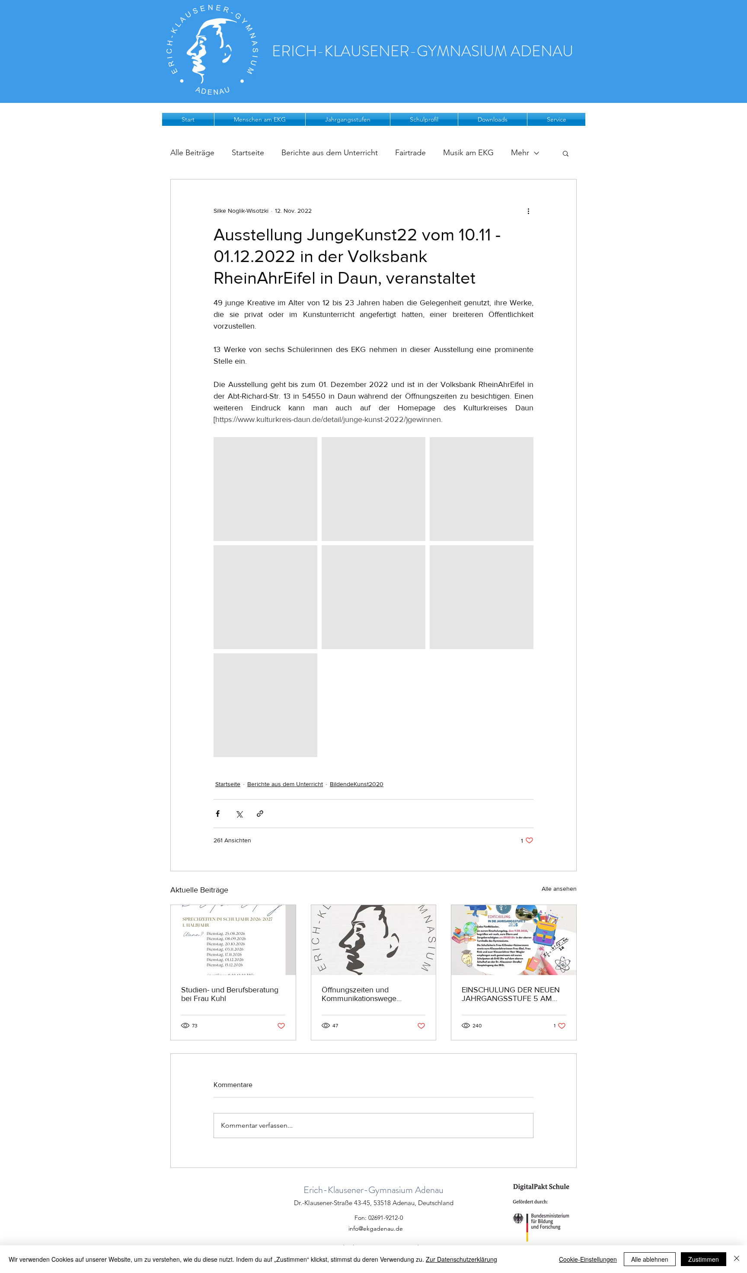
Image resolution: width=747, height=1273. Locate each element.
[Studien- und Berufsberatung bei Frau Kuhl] (233, 940)
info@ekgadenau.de (375, 1228)
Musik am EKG (468, 152)
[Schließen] (736, 1259)
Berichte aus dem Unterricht (329, 152)
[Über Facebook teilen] (218, 813)
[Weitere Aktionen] (528, 210)
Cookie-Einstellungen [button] (588, 1259)
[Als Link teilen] (260, 813)
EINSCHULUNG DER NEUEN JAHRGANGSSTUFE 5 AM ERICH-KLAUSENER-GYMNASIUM (511, 994)
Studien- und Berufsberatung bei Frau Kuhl (229, 994)
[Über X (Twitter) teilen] (239, 813)
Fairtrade (410, 152)
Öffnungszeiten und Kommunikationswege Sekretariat (359, 994)
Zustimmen (703, 1259)
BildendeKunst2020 (356, 783)
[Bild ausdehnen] (265, 489)
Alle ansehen (559, 888)
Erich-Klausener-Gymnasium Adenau (373, 1189)
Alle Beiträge (192, 152)
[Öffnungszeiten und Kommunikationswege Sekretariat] (373, 940)
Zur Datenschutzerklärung (461, 1259)
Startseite (248, 152)
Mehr (520, 152)
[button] (259, 119)
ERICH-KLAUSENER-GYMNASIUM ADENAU (422, 51)
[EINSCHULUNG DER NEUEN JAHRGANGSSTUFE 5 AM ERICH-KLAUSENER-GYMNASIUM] (513, 940)
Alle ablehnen (649, 1259)
